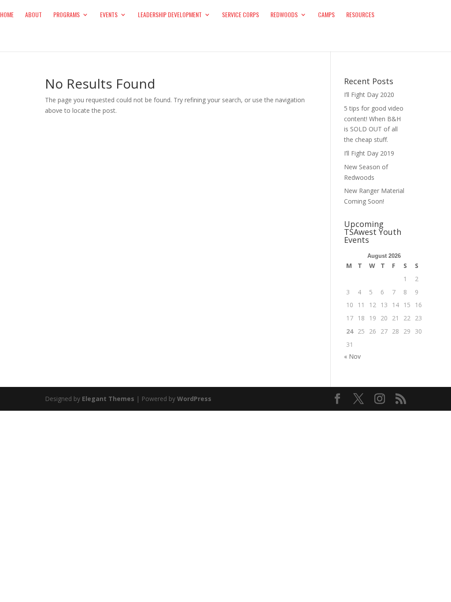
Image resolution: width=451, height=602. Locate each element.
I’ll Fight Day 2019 (369, 153)
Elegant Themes (108, 398)
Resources (360, 15)
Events (109, 15)
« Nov (352, 356)
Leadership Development (170, 15)
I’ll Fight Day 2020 (369, 94)
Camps (326, 15)
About (33, 15)
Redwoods (284, 15)
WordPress (194, 398)
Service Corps (240, 15)
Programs (66, 15)
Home (7, 15)
